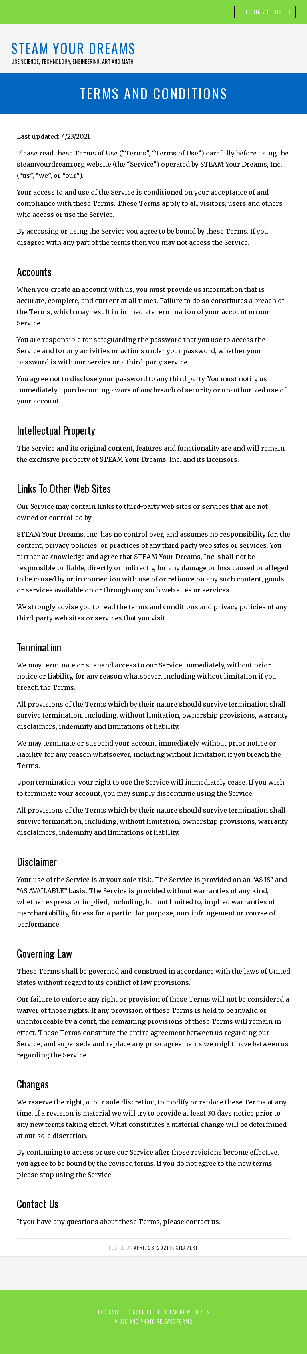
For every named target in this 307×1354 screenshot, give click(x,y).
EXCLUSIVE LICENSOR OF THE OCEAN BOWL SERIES (153, 1312)
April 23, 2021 (151, 1247)
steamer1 (186, 1247)
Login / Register (268, 11)
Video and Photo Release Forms (153, 1321)
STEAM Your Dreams (73, 48)
